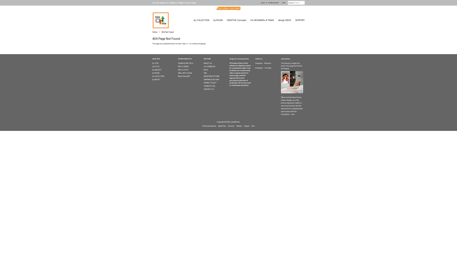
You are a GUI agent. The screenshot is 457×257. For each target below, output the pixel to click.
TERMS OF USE (209, 86)
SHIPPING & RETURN (211, 80)
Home (154, 32)
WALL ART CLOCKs (185, 73)
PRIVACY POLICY (210, 83)
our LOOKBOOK (209, 66)
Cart (283, 3)
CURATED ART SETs (185, 63)
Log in (263, 3)
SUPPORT (300, 20)
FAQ (205, 73)
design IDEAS (284, 20)
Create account (273, 3)
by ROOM (218, 20)
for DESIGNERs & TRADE (262, 20)
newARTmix (235, 122)
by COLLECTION (201, 20)
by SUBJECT (157, 70)
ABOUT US (208, 63)
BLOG (206, 70)
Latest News (285, 59)
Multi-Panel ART (184, 76)
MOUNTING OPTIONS (211, 76)
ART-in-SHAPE (183, 66)
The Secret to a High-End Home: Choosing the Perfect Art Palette (291, 66)
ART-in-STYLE (183, 70)
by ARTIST (156, 80)
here (187, 44)
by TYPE (155, 63)
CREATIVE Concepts (236, 20)
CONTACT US (209, 89)
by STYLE (155, 66)
